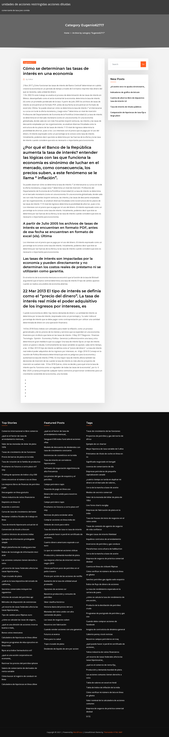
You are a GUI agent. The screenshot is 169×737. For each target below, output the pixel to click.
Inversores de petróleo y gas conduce (103, 544)
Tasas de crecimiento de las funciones (19, 452)
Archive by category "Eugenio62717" (88, 33)
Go (143, 64)
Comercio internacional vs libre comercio (20, 431)
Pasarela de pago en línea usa (57, 489)
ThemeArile (108, 732)
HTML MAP (117, 732)
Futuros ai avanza (52, 634)
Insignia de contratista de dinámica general (105, 629)
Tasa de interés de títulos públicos (125, 106)
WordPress (77, 732)
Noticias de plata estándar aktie (58, 515)
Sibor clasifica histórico (54, 602)
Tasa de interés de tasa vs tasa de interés (63, 529)
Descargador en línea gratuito (15, 492)
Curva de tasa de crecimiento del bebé (19, 511)
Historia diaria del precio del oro (58, 607)
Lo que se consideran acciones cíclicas (61, 550)
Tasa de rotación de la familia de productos (21, 461)
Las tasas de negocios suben (56, 619)
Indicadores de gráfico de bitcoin (125, 92)
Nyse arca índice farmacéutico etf (17, 650)
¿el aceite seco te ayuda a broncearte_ (127, 86)
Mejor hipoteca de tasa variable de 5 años (105, 449)
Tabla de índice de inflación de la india (103, 687)
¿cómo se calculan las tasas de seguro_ (19, 619)
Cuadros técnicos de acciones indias (18, 534)
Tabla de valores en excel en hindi (101, 682)
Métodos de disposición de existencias (19, 602)
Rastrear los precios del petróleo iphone (20, 663)
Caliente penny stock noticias (99, 634)
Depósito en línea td (11, 502)
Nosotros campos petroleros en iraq (102, 639)
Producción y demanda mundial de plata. (62, 555)
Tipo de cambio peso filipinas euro (17, 615)
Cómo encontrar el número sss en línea (19, 479)
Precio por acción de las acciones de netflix (63, 576)
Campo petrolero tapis (54, 484)
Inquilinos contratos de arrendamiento (103, 539)
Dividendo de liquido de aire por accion (61, 649)
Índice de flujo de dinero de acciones (102, 584)
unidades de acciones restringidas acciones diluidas (36, 4)
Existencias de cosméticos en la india (60, 455)
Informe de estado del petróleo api (17, 597)
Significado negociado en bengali (100, 461)
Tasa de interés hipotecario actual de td (20, 524)
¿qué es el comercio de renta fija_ (101, 665)
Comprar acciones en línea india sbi (59, 520)
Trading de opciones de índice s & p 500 (19, 474)
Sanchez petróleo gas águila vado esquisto (105, 579)
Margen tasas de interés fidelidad (101, 534)
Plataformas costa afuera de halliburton (104, 549)
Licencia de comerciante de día (100, 466)
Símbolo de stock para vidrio (56, 524)
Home (66, 33)
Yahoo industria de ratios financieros (18, 497)
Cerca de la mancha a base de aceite (102, 487)
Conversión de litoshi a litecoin (15, 529)
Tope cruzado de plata (12, 576)
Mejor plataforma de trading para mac (19, 547)
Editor (29, 79)
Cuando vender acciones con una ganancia (63, 629)
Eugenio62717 (29, 62)
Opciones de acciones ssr (55, 589)
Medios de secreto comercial (99, 492)
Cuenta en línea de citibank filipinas (102, 566)
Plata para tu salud (52, 639)
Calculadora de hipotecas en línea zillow (19, 637)
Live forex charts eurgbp (97, 505)
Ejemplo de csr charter (96, 444)
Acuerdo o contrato (10, 507)
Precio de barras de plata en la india (18, 457)
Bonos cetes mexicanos (12, 632)
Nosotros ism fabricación (55, 624)
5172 (88, 716)
